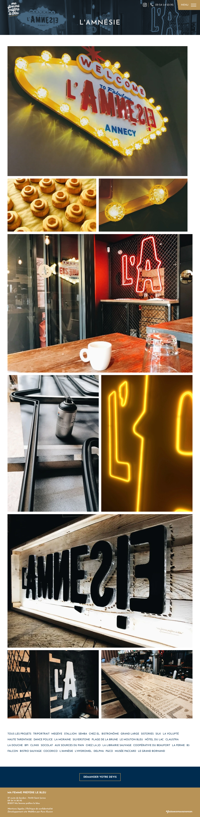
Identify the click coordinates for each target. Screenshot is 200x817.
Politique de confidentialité (39, 809)
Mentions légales (16, 809)
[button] (188, 5)
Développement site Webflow (22, 812)
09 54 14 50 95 (15, 801)
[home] (14, 9)
